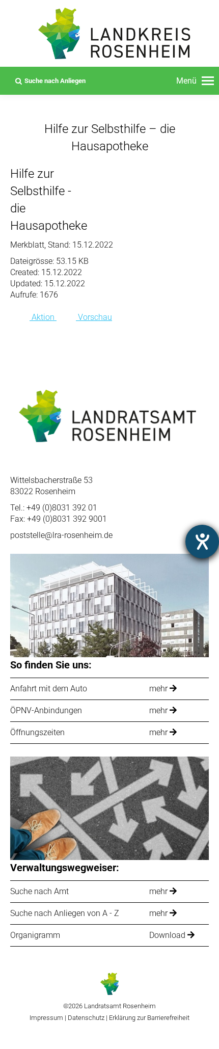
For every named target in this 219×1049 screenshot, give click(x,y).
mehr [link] (159, 688)
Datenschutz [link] (86, 1017)
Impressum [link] (46, 1017)
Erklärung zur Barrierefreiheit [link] (148, 1017)
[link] (195, 81)
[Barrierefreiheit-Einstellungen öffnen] (202, 541)
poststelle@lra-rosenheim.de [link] (61, 535)
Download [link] (168, 935)
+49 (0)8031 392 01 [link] (61, 508)
